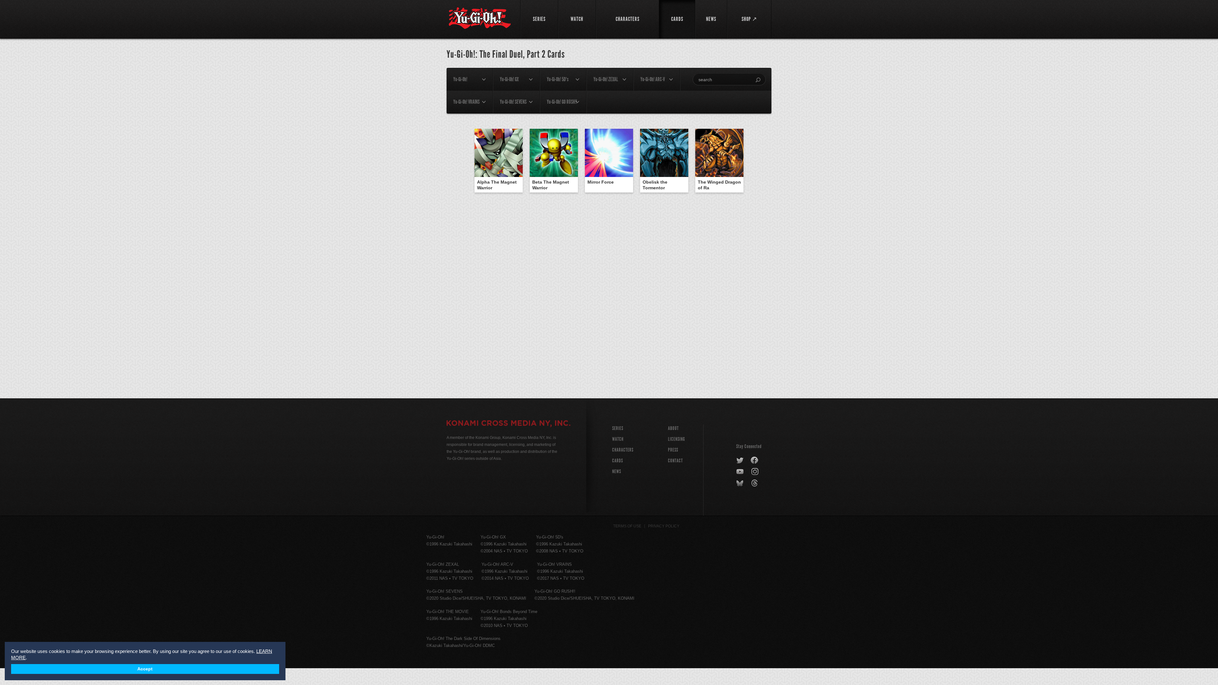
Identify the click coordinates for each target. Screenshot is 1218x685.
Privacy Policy (663, 526)
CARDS (617, 461)
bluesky (740, 483)
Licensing (676, 439)
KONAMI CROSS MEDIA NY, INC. (508, 424)
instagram (755, 472)
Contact (675, 461)
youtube (740, 472)
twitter (740, 460)
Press (673, 450)
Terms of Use (627, 526)
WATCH (618, 439)
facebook (755, 460)
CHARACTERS (622, 450)
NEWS (616, 471)
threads (755, 483)
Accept (145, 669)
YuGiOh (480, 18)
